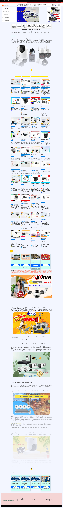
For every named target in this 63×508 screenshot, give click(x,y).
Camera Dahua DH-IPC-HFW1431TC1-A (24, 86)
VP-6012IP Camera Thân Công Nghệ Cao (42, 270)
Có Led (16, 76)
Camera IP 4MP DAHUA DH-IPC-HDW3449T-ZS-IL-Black (25, 106)
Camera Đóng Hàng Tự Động (15, 484)
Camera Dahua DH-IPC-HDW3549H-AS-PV (19, 270)
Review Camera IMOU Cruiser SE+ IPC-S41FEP (15, 261)
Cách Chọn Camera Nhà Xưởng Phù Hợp (35, 262)
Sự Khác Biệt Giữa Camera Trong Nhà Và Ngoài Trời (46, 484)
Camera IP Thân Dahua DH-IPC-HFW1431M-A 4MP (35, 86)
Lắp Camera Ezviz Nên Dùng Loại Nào (25, 484)
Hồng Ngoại (29, 76)
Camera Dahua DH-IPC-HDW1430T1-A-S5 (34, 219)
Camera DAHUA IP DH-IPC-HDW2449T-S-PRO (44, 154)
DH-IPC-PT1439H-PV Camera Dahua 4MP (15, 202)
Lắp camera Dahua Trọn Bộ (49, 500)
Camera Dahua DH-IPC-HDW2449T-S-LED (25, 219)
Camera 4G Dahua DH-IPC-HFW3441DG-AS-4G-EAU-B (14, 168)
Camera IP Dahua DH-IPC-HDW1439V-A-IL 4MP (44, 86)
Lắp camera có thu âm (34, 500)
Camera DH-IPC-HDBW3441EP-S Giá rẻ (45, 124)
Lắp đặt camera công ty (20, 500)
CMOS (44, 76)
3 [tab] (32, 20)
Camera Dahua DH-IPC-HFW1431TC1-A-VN (44, 238)
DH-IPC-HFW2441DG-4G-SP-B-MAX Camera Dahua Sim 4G (35, 105)
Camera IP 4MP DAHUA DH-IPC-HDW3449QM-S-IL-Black (35, 183)
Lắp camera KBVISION (5, 8)
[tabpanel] (31, 14)
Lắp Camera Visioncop (5, 14)
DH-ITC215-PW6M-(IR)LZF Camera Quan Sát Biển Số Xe (35, 154)
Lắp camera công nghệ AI (34, 498)
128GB (18, 76)
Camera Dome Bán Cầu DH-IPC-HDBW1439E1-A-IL (15, 105)
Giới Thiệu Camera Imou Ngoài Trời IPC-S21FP (38, 272)
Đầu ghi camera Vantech (5, 20)
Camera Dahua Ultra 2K (31, 74)
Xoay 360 (47, 76)
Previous (20, 14)
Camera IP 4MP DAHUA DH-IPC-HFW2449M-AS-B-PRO (45, 183)
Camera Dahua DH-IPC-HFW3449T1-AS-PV (15, 86)
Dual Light (33, 76)
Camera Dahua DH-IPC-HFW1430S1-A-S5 (35, 168)
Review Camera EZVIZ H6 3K (26, 261)
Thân (36, 76)
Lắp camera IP (33, 499)
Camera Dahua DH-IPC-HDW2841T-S (15, 219)
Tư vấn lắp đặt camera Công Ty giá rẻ (52, 18)
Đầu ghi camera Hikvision (5, 17)
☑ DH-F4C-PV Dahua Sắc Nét (15, 124)
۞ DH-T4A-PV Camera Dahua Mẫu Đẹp (35, 238)
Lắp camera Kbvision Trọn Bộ (49, 499)
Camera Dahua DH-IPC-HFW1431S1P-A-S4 (24, 168)
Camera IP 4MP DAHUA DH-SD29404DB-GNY (44, 140)
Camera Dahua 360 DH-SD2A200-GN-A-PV (25, 271)
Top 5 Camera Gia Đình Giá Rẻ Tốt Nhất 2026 (36, 484)
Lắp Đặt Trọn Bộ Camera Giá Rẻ (45, 261)
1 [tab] (30, 20)
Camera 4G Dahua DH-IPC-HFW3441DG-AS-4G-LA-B (14, 183)
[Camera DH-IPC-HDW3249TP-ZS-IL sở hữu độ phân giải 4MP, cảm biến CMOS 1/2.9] (15, 149)
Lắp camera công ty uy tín (20, 498)
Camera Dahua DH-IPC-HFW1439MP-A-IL (24, 201)
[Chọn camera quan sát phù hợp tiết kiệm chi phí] (51, 26)
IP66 (20, 76)
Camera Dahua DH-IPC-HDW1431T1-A (34, 139)
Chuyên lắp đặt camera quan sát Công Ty (52, 10)
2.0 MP (38, 76)
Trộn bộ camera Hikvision (48, 498)
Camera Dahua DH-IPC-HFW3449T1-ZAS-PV (25, 124)
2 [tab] (31, 20)
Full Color (26, 76)
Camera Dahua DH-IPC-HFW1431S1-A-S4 (25, 238)
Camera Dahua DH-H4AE (44, 168)
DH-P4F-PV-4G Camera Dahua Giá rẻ (25, 153)
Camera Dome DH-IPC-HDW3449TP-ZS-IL (15, 154)
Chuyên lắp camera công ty (21, 499)
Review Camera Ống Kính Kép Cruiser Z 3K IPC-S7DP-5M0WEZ (38, 271)
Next (43, 14)
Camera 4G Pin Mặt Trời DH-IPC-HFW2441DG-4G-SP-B (25, 183)
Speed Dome (41, 76)
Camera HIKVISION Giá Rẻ (5, 11)
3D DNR (23, 76)
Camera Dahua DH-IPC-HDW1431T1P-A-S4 (14, 139)
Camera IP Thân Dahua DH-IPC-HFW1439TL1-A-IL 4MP (35, 201)
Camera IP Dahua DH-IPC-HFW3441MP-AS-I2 (24, 139)
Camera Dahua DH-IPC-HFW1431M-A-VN (45, 106)
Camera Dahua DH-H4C (44, 201)
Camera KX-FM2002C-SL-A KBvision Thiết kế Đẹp (31, 270)
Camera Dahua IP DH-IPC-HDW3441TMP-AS (34, 124)
